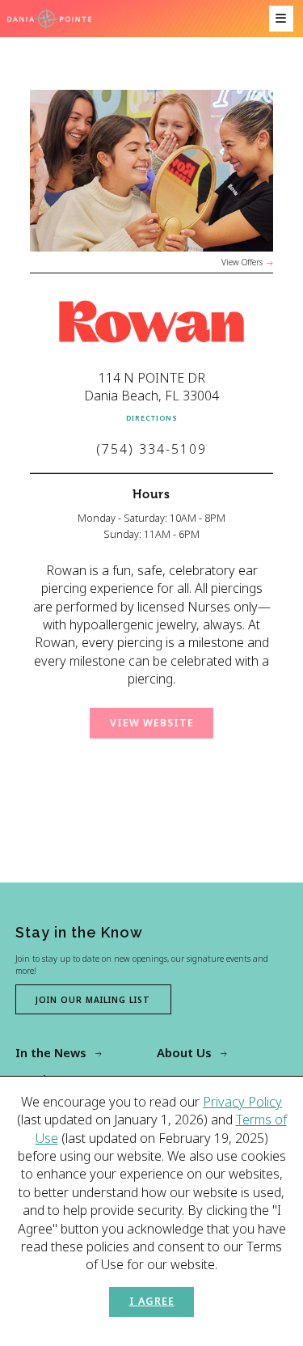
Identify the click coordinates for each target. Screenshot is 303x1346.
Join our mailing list (93, 999)
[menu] (281, 19)
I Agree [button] (152, 1301)
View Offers (242, 262)
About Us (184, 1052)
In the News (50, 1052)
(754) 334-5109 (151, 449)
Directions (152, 417)
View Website (152, 723)
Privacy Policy (242, 1102)
